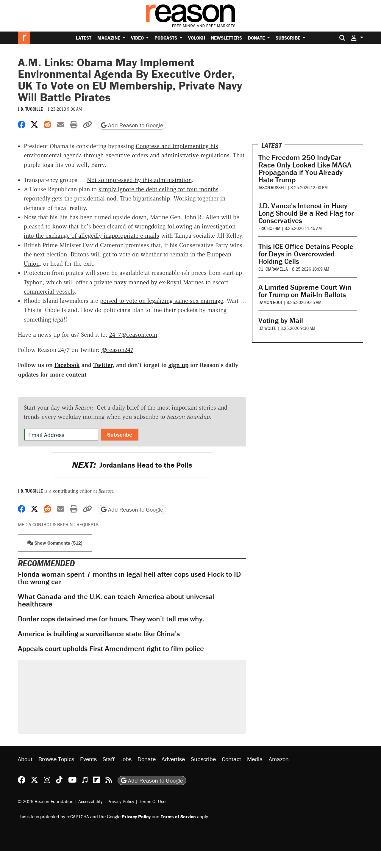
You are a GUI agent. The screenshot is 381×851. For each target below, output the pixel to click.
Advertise (173, 759)
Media (255, 759)
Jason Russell (272, 187)
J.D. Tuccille (30, 109)
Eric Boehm (269, 228)
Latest (83, 38)
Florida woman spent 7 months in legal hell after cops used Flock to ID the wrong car (129, 578)
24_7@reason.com (133, 334)
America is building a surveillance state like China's (99, 633)
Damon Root (270, 302)
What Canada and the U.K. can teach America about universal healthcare (116, 600)
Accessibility (90, 801)
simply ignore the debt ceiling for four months (158, 189)
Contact (231, 759)
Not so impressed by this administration (139, 180)
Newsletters (226, 38)
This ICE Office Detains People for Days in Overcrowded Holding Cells (305, 254)
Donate (257, 38)
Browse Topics (56, 759)
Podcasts (166, 38)
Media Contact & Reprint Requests (58, 524)
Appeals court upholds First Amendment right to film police (111, 648)
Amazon (279, 759)
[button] (357, 37)
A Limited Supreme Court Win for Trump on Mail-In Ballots (305, 291)
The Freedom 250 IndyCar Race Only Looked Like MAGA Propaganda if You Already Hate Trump (305, 168)
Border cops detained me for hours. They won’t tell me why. (111, 618)
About (25, 759)
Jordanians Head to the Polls (131, 465)
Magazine (109, 38)
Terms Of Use (152, 801)
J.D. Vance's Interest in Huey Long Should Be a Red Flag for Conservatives (306, 213)
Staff (109, 759)
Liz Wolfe (267, 328)
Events (88, 759)
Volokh (196, 38)
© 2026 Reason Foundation (46, 801)
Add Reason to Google (135, 125)
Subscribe (289, 38)
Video (138, 38)
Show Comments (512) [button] (57, 543)
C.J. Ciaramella (273, 269)
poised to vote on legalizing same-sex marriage (161, 300)
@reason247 (117, 349)
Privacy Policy (120, 801)
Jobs (126, 759)
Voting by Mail (280, 320)
